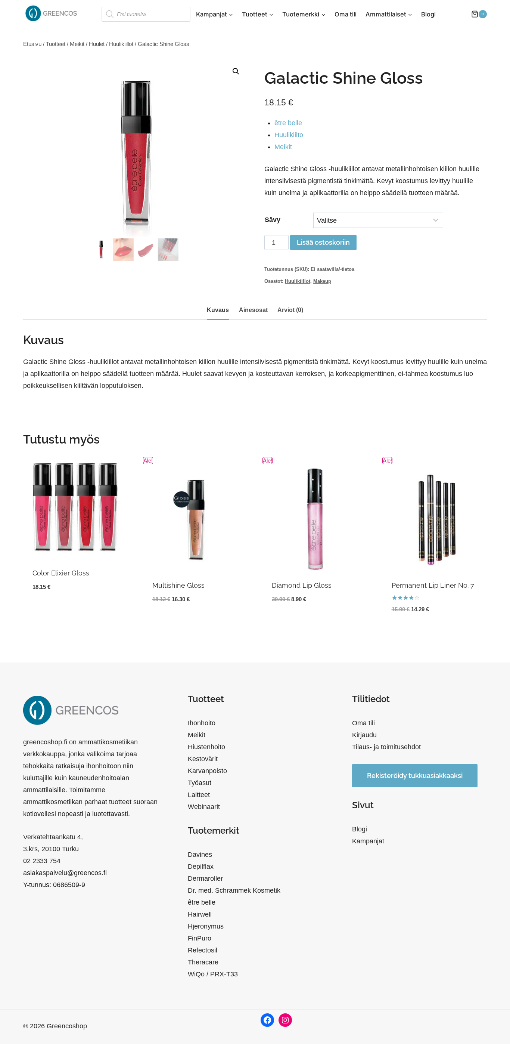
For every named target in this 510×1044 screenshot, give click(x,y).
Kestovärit (203, 759)
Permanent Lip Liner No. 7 (433, 585)
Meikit (283, 147)
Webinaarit (204, 806)
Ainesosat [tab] (253, 309)
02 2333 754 (41, 861)
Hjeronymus (206, 926)
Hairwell (200, 914)
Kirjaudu (364, 735)
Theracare (203, 962)
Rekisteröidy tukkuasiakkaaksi (415, 775)
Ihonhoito (201, 723)
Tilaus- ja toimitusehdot (386, 747)
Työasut (199, 783)
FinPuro (199, 938)
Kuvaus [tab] (218, 309)
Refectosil (202, 950)
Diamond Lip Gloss (302, 585)
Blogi (428, 14)
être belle (288, 123)
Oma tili (346, 14)
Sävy (272, 219)
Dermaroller (205, 878)
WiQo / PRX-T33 (213, 974)
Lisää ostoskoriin (323, 242)
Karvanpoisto (207, 771)
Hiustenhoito (206, 747)
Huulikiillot (297, 281)
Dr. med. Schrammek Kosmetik (234, 890)
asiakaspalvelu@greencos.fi (65, 873)
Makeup (322, 281)
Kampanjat (368, 841)
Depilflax (201, 866)
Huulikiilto (288, 135)
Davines (200, 854)
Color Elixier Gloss (60, 573)
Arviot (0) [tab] (290, 309)
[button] (236, 71)
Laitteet (199, 795)
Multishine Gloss (178, 585)
